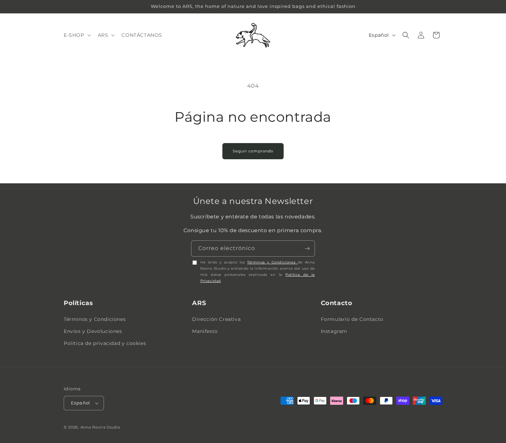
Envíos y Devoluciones (93, 331)
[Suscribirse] (307, 248)
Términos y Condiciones (272, 262)
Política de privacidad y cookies (105, 343)
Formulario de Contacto (352, 319)
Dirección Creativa (216, 319)
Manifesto (205, 331)
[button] (77, 35)
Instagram (334, 331)
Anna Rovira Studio (100, 427)
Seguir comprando (253, 151)
